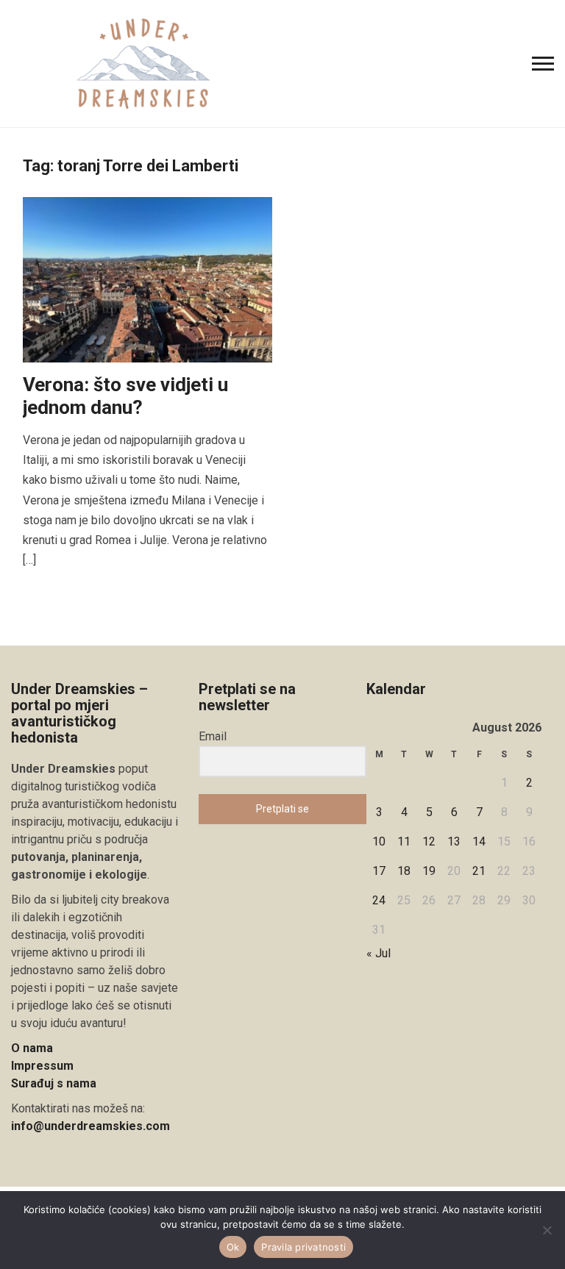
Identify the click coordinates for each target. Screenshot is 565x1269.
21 (479, 871)
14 (479, 841)
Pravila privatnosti (303, 1247)
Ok (233, 1247)
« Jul (378, 953)
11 (404, 841)
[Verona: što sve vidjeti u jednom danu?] (147, 279)
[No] (546, 1230)
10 (378, 841)
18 (404, 871)
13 (454, 841)
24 (378, 900)
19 (429, 871)
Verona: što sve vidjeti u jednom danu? (125, 395)
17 (378, 871)
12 (429, 841)
